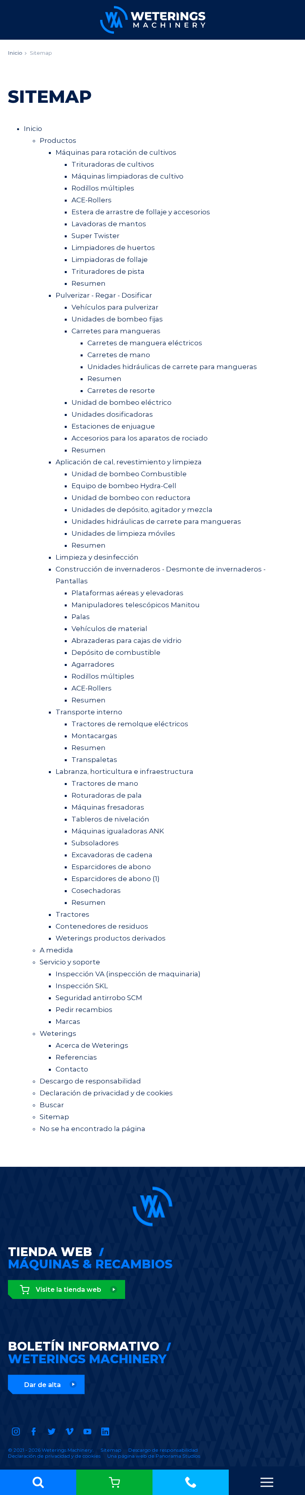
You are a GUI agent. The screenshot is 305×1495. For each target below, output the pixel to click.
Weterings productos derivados (111, 938)
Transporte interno (89, 712)
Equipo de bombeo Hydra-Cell (123, 486)
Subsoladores (95, 843)
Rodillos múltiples (102, 188)
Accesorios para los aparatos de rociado (139, 438)
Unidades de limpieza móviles (123, 533)
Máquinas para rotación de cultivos (116, 152)
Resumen (88, 283)
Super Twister (95, 236)
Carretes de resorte (121, 390)
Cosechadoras (96, 891)
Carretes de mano (118, 355)
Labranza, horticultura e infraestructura (124, 771)
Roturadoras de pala (106, 795)
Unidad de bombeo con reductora (131, 498)
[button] (38, 1482)
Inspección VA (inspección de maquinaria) (128, 974)
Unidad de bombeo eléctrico (121, 402)
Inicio (15, 53)
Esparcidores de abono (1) (115, 879)
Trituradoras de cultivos (112, 164)
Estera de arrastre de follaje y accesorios (140, 212)
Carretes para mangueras (115, 331)
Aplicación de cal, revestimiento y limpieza (129, 462)
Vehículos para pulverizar (114, 307)
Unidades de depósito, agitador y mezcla (141, 510)
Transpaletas (94, 760)
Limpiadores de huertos (113, 248)
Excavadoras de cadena (111, 855)
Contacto (72, 1069)
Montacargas (94, 736)
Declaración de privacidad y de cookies (106, 1093)
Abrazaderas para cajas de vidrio (126, 641)
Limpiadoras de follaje (109, 260)
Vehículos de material (109, 629)
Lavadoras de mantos (108, 224)
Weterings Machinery (152, 20)
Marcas (68, 1022)
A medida (56, 950)
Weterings (58, 1033)
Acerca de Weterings (92, 1045)
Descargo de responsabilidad (90, 1081)
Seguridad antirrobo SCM (99, 998)
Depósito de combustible (115, 652)
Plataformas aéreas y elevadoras (127, 593)
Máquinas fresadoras (107, 807)
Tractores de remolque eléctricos (129, 724)
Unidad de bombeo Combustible (129, 474)
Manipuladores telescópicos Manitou (135, 605)
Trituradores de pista (108, 271)
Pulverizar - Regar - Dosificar (104, 295)
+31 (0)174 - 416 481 (190, 1482)
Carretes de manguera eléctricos (144, 343)
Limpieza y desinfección (97, 557)
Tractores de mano (104, 783)
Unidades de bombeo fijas (117, 319)
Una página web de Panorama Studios (153, 1456)
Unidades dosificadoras (112, 414)
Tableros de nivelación (110, 819)
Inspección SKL (82, 986)
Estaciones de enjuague (113, 426)
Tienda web (114, 1482)
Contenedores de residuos (102, 926)
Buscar (52, 1105)
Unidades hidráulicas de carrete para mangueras (172, 367)
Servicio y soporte (70, 962)
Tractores (72, 914)
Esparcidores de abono (111, 867)
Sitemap (41, 53)
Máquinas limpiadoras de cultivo (127, 176)
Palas (80, 617)
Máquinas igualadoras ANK (117, 831)
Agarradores (92, 664)
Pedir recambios (84, 1010)
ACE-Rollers (91, 200)
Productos (58, 140)
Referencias (76, 1057)
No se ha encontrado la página (92, 1129)
